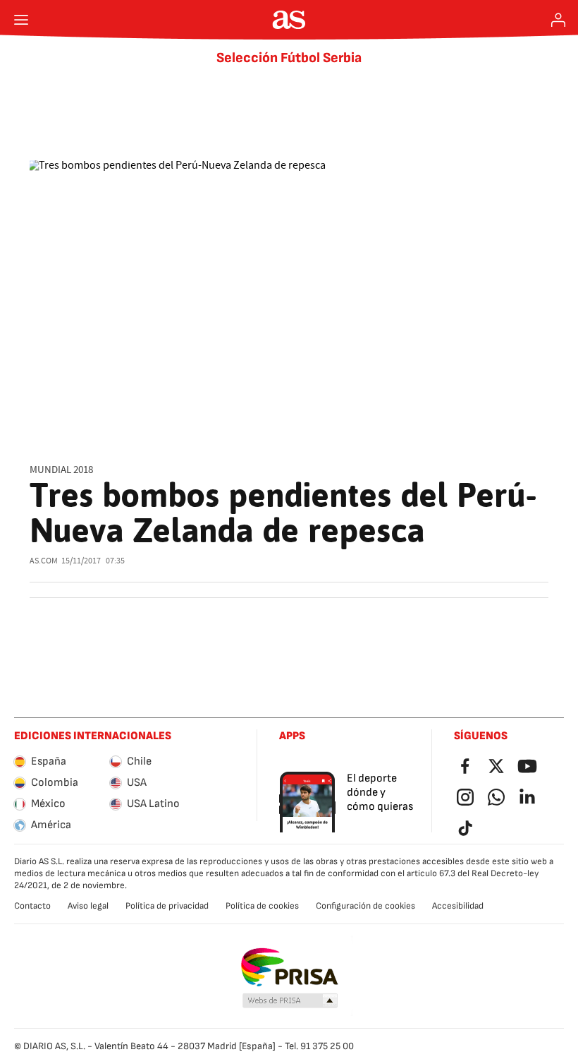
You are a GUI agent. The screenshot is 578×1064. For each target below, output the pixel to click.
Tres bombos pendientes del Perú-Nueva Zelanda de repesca (283, 512)
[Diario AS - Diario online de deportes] (289, 20)
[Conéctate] (558, 19)
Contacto (32, 905)
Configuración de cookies (365, 905)
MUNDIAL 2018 (61, 470)
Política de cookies (262, 905)
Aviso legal (88, 905)
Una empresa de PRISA (289, 967)
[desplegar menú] (21, 20)
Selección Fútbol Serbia (289, 57)
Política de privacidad (167, 905)
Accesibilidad (458, 905)
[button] (290, 1001)
